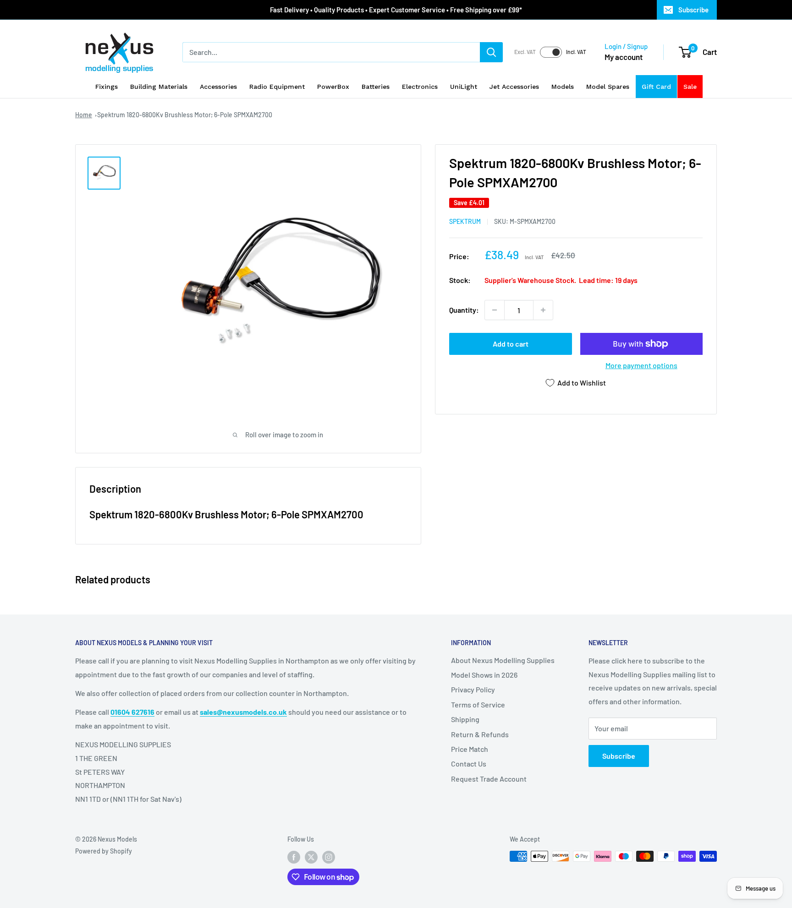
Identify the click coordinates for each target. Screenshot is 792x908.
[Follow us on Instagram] (328, 857)
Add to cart (510, 343)
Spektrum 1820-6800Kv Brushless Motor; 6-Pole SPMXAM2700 (184, 115)
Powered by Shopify (103, 851)
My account (624, 56)
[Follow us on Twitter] (311, 857)
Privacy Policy (473, 689)
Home (83, 115)
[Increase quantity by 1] (543, 310)
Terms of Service (478, 704)
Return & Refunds (480, 734)
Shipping (465, 719)
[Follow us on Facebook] (293, 857)
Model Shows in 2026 (484, 674)
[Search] (491, 52)
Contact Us (468, 763)
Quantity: (464, 309)
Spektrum (465, 221)
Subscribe (693, 9)
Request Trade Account (489, 778)
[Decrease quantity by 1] (494, 310)
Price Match (469, 749)
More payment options (641, 365)
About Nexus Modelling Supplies (503, 660)
